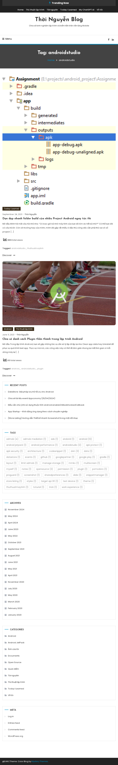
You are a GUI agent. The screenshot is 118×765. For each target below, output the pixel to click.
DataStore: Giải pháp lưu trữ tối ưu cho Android (31, 391)
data (88, 451)
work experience (72, 487)
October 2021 (14, 542)
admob (12, 439)
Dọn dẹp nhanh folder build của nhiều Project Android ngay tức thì (46, 218)
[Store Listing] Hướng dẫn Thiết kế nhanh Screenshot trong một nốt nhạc (43, 418)
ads (54, 439)
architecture (36, 451)
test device (71, 481)
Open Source (14, 662)
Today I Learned (68, 9)
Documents (14, 655)
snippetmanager (97, 475)
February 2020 (15, 608)
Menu (8, 38)
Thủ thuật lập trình (35, 9)
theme (88, 481)
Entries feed (14, 723)
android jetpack (16, 445)
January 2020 (15, 614)
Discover (7, 255)
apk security (14, 451)
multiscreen (92, 463)
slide (77, 475)
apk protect (94, 445)
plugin (40, 368)
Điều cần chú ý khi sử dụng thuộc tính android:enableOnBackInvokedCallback (46, 404)
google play (87, 457)
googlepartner (65, 457)
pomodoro (99, 469)
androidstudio (18, 248)
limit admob (29, 463)
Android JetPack (16, 642)
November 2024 (16, 509)
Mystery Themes (40, 761)
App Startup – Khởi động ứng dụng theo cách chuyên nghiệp (38, 411)
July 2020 (12, 588)
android (15, 368)
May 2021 (12, 568)
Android (8, 329)
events (30, 457)
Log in (11, 716)
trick (53, 487)
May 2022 (13, 535)
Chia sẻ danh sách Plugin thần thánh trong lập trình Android (42, 339)
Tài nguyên (52, 9)
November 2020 (16, 581)
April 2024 (13, 522)
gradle (105, 457)
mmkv (74, 463)
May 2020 (13, 595)
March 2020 (14, 601)
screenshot (32, 475)
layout (11, 463)
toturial (38, 487)
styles (31, 481)
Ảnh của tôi (13, 649)
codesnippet (57, 451)
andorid (68, 439)
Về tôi (99, 9)
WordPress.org (15, 736)
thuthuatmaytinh (35, 248)
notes (26, 469)
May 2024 (13, 516)
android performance (44, 445)
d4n (75, 451)
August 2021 (14, 555)
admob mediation (34, 439)
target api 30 (49, 481)
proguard (13, 475)
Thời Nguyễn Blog (59, 20)
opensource (44, 469)
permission (65, 469)
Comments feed (16, 729)
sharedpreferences (57, 475)
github (46, 457)
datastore (13, 457)
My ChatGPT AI (86, 9)
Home (21, 9)
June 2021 (13, 562)
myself (11, 469)
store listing (14, 481)
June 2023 (13, 529)
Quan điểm (13, 668)
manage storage (53, 463)
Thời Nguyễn (31, 214)
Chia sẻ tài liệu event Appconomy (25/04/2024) (31, 398)
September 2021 (16, 549)
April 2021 (12, 575)
